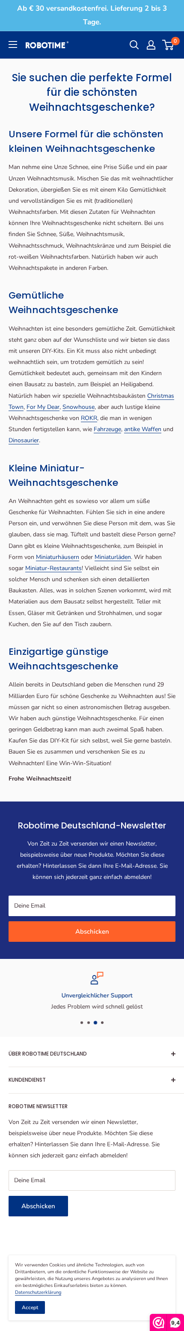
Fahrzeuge (107, 429)
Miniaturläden (113, 557)
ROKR (89, 418)
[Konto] (151, 45)
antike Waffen (142, 429)
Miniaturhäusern (57, 557)
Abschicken (92, 931)
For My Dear (43, 407)
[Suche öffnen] (134, 45)
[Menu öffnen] (13, 44)
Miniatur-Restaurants (53, 568)
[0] (168, 45)
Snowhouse (78, 407)
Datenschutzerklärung (38, 1292)
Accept (30, 1307)
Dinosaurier (24, 440)
